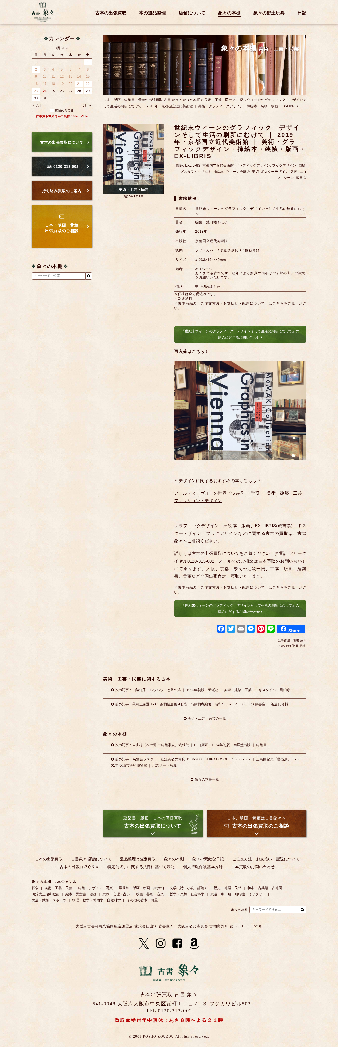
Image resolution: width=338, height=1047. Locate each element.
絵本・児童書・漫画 (81, 894)
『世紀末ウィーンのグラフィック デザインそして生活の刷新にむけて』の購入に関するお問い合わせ (240, 334)
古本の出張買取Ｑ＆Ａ (79, 867)
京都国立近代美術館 (218, 165)
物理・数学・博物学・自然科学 (96, 900)
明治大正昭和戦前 (45, 894)
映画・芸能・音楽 (150, 894)
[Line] (271, 629)
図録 (301, 165)
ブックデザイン (284, 165)
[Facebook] (221, 629)
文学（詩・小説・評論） (189, 888)
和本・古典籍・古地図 (264, 888)
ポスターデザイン (275, 172)
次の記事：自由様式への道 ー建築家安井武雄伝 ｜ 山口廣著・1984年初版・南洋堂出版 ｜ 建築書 (190, 745)
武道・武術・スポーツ (49, 900)
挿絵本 (218, 172)
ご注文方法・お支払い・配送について (266, 859)
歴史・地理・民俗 (227, 888)
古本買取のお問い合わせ (253, 867)
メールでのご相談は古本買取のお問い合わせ (262, 561)
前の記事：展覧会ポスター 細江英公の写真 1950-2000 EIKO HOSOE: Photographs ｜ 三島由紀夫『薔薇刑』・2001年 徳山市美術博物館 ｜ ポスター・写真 (205, 762)
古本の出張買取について (216, 553)
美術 (255, 172)
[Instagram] (160, 943)
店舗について (192, 13)
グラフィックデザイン (253, 165)
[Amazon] (194, 943)
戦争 (35, 888)
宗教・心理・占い (116, 894)
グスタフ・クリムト (195, 172)
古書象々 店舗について (91, 859)
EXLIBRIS (192, 165)
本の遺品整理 (152, 13)
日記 (301, 13)
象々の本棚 (229, 13)
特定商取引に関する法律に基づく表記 (141, 867)
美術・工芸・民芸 (218, 100)
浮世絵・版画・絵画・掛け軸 (141, 888)
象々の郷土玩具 (269, 13)
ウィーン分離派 (238, 172)
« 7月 (37, 105)
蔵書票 (301, 178)
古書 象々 (43, 12)
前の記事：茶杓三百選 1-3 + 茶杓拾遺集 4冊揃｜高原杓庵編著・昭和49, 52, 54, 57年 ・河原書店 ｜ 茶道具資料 (201, 704)
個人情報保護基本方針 (203, 867)
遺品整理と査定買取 (138, 859)
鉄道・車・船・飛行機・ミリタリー (238, 894)
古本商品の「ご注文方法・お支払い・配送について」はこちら (231, 303)
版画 (293, 172)
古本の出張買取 (110, 13)
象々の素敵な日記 (208, 859)
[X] (143, 943)
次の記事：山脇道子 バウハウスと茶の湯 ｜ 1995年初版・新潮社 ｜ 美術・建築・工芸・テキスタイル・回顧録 (202, 690)
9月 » (87, 105)
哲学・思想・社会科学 (187, 894)
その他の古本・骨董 (142, 900)
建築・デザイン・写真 (95, 888)
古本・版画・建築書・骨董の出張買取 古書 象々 (141, 100)
